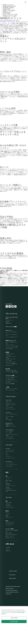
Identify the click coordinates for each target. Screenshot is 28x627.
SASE (21, 23)
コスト (17, 20)
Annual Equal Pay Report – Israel (11, 491)
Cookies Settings (14, 617)
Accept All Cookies (14, 621)
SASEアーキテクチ (5, 54)
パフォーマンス (4, 20)
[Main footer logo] (13, 295)
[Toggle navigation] (25, 2)
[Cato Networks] (4, 2)
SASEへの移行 (8, 26)
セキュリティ (11, 20)
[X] (7, 306)
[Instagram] (15, 306)
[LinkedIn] (9, 306)
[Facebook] (12, 306)
